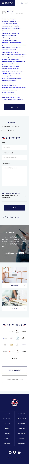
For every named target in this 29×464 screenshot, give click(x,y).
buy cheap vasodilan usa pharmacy (11, 28)
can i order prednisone (17, 99)
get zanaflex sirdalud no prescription (12, 42)
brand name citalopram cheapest (10, 21)
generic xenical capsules (8, 45)
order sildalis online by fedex (9, 90)
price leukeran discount (20, 54)
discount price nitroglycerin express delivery (14, 87)
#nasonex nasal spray (7, 83)
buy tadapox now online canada (10, 66)
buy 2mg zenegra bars (8, 54)
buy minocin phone (7, 61)
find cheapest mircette (8, 31)
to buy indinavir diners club (9, 23)
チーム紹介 (7, 423)
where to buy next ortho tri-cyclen (11, 47)
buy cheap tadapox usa (19, 61)
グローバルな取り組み (22, 418)
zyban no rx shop (6, 99)
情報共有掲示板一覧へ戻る (12, 217)
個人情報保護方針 (22, 443)
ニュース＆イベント (7, 418)
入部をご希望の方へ (21, 433)
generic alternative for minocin (10, 64)
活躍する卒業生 (7, 443)
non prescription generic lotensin (11, 97)
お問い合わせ (22, 438)
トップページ (7, 414)
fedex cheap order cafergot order (10, 33)
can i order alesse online (17, 57)
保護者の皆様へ (21, 423)
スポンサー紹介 (21, 414)
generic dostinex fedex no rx (9, 40)
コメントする (14, 107)
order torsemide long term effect (10, 26)
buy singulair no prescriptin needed (11, 78)
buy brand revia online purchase (10, 59)
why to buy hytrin (6, 76)
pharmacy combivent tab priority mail (12, 71)
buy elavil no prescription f (9, 35)
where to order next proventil (10, 52)
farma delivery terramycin (9, 19)
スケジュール (7, 433)
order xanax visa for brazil (9, 50)
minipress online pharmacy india (10, 68)
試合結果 (7, 428)
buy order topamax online (9, 80)
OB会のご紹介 (22, 428)
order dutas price (6, 57)
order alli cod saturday (8, 92)
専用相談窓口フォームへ (14, 253)
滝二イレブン (7, 438)
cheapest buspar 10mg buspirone (10, 73)
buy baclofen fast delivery (9, 85)
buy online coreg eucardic (9, 95)
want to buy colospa (20, 45)
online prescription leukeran (9, 38)
